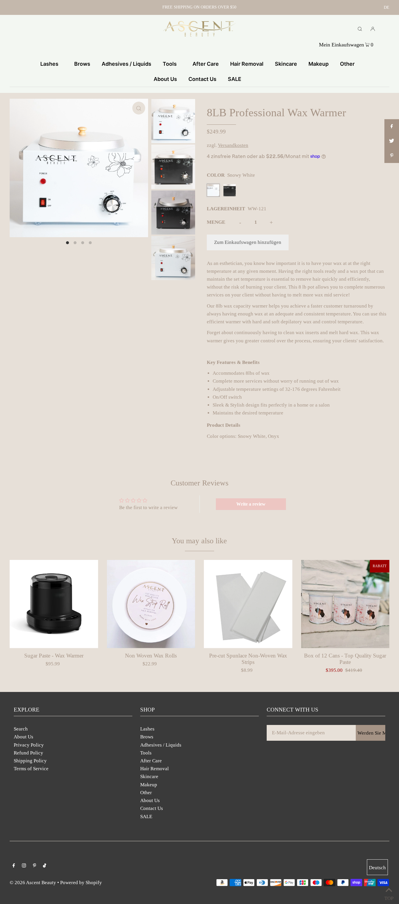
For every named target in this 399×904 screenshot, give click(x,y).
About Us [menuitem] (165, 79)
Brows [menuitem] (82, 64)
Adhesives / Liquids (160, 745)
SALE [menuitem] (234, 79)
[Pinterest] (34, 866)
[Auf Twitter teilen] (391, 141)
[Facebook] (14, 866)
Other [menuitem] (347, 64)
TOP (388, 897)
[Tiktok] (44, 866)
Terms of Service (31, 768)
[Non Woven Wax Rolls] (151, 604)
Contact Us (151, 808)
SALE (146, 816)
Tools (146, 753)
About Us (23, 737)
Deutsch (377, 867)
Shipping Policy (30, 761)
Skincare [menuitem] (286, 64)
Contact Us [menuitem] (202, 79)
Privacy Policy (29, 745)
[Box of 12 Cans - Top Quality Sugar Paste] (345, 604)
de (386, 7)
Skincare (149, 776)
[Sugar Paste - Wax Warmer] (54, 604)
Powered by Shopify (81, 882)
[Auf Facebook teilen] (391, 126)
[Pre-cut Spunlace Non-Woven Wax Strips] (248, 604)
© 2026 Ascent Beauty (33, 882)
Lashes (147, 729)
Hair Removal (154, 768)
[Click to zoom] (138, 108)
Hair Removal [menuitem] (246, 64)
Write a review (251, 504)
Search (21, 729)
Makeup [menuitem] (318, 64)
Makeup (148, 784)
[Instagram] (24, 866)
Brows (146, 737)
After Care (151, 761)
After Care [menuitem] (205, 64)
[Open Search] (360, 28)
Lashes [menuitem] (49, 64)
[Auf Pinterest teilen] (391, 155)
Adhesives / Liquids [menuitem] (126, 64)
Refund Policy (28, 753)
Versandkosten (233, 145)
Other (146, 792)
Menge (216, 222)
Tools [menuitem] (170, 64)
